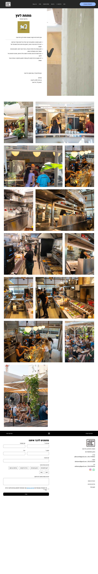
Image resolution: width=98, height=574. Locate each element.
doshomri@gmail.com (81, 461)
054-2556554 (91, 466)
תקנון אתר (92, 487)
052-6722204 (91, 461)
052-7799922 (91, 456)
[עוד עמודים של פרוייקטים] (56, 4)
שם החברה (46, 457)
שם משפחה (22, 443)
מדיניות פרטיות (91, 484)
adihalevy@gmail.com (81, 466)
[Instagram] (90, 469)
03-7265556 (88, 452)
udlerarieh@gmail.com (80, 456)
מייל (24, 450)
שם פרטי (46, 443)
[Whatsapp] (93, 469)
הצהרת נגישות (91, 481)
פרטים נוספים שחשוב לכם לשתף (41, 476)
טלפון (47, 450)
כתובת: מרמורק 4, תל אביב (88, 449)
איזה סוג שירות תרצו (44, 465)
